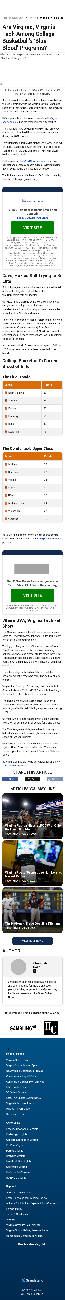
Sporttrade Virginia (16, 1166)
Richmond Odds (15, 1114)
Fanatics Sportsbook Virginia (22, 1129)
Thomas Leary (43, 94)
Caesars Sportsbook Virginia (22, 1139)
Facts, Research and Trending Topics (26, 1197)
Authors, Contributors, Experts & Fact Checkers (32, 1203)
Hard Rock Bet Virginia (18, 1161)
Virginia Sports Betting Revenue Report (27, 1230)
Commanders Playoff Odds (21, 1076)
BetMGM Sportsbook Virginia (36, 161)
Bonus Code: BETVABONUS (32, 217)
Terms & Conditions (17, 1214)
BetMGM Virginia (15, 1156)
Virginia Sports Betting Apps (22, 1065)
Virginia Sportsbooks (18, 1060)
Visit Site (32, 228)
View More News (32, 940)
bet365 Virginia (14, 1150)
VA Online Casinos (16, 1092)
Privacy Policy (14, 1208)
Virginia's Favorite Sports (20, 1103)
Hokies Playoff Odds (18, 1108)
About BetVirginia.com (18, 1192)
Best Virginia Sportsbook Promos (24, 1070)
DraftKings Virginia (16, 1134)
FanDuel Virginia (15, 1145)
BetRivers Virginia (16, 1177)
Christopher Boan (17, 90)
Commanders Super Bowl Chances (25, 1081)
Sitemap (10, 1219)
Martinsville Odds (16, 1087)
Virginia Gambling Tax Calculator (23, 1224)
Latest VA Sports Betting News (23, 1097)
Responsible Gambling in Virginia (24, 1235)
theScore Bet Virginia (18, 1172)
